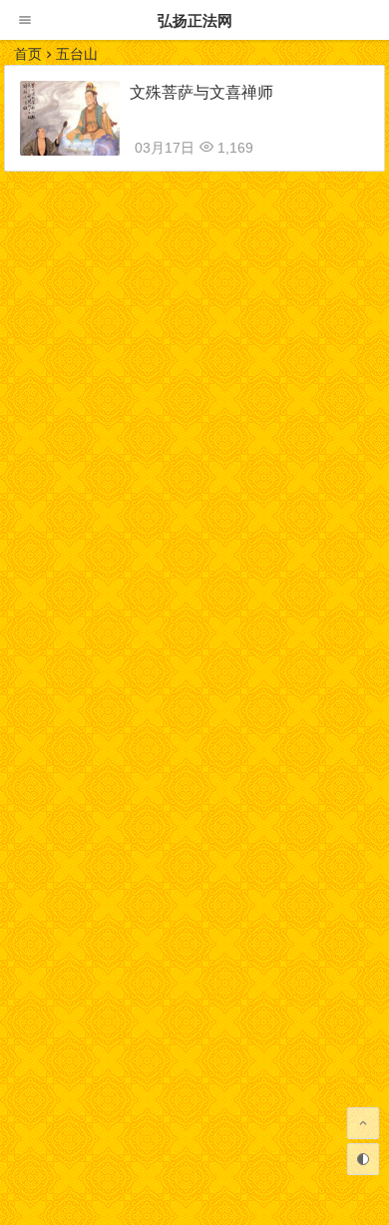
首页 (28, 54)
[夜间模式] (363, 1159)
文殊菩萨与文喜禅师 (201, 92)
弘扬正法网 (195, 20)
